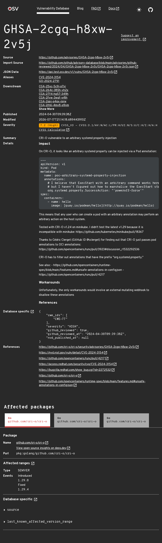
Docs (111, 9)
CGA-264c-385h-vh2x (53, 90)
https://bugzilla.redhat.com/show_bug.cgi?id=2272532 (75, 370)
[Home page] (13, 10)
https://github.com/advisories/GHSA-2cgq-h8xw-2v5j (74, 58)
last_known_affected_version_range (39, 522)
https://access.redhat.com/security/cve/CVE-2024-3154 (76, 364)
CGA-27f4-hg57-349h (53, 94)
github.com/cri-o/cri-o (30, 443)
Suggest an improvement (131, 37)
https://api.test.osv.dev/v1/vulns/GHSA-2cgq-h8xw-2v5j (76, 72)
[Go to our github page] (150, 9)
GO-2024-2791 (49, 81)
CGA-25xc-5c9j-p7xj (52, 86)
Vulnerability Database (53, 9)
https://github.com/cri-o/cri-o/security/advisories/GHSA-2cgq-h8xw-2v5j (87, 347)
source (13, 510)
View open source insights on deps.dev (41, 448)
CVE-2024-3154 (50, 77)
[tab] (27, 420)
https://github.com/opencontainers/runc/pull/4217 (72, 358)
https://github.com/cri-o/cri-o (58, 376)
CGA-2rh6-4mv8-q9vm (54, 105)
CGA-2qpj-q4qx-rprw (52, 102)
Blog (80, 9)
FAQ (94, 9)
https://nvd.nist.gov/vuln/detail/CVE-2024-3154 (71, 353)
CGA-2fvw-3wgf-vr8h (53, 98)
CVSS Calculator (52, 130)
